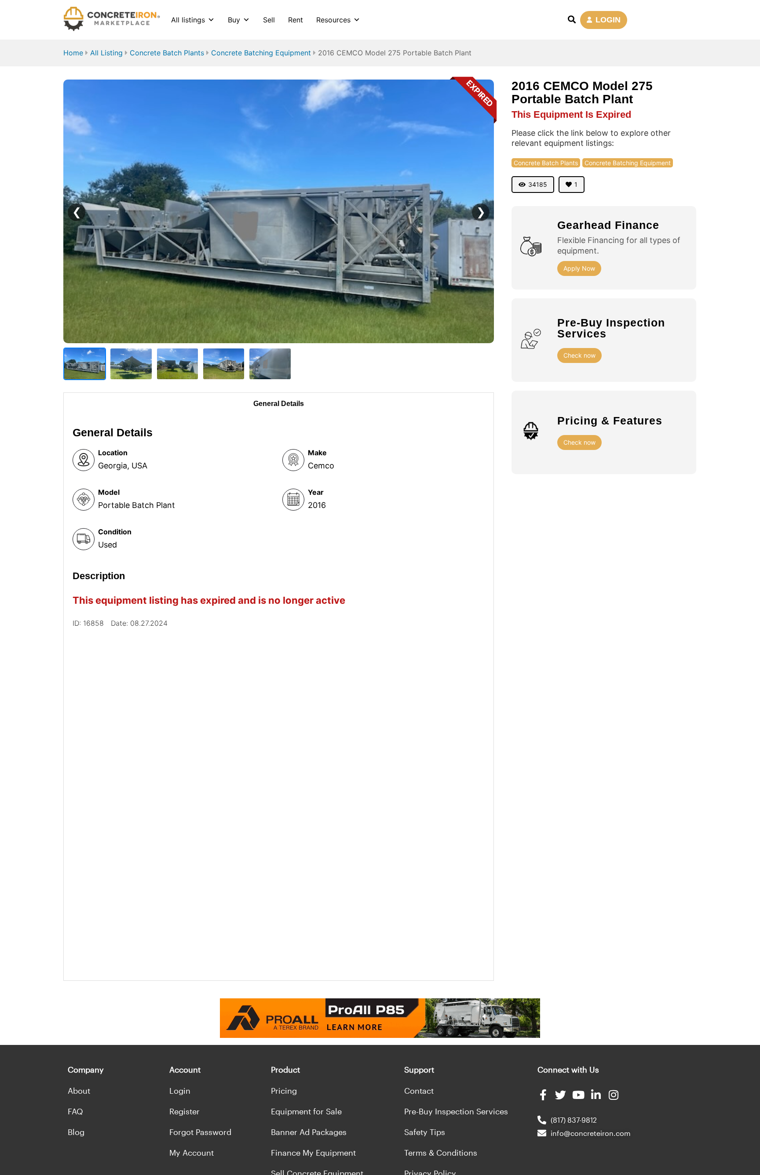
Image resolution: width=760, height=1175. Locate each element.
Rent (295, 19)
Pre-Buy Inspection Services (456, 1111)
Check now (579, 355)
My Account (191, 1152)
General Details (278, 403)
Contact (419, 1090)
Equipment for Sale (306, 1111)
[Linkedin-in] (595, 1094)
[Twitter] (560, 1094)
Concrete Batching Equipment (261, 52)
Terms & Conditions (440, 1152)
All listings (188, 19)
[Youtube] (578, 1094)
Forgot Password (200, 1132)
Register (184, 1111)
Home (73, 52)
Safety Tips (424, 1132)
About (79, 1090)
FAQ (75, 1111)
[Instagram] (613, 1094)
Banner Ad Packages (309, 1132)
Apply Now (579, 268)
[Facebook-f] (542, 1094)
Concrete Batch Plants (167, 52)
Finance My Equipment (313, 1152)
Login (179, 1090)
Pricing (284, 1090)
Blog (76, 1132)
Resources (333, 19)
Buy (234, 19)
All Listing (106, 52)
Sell (269, 19)
